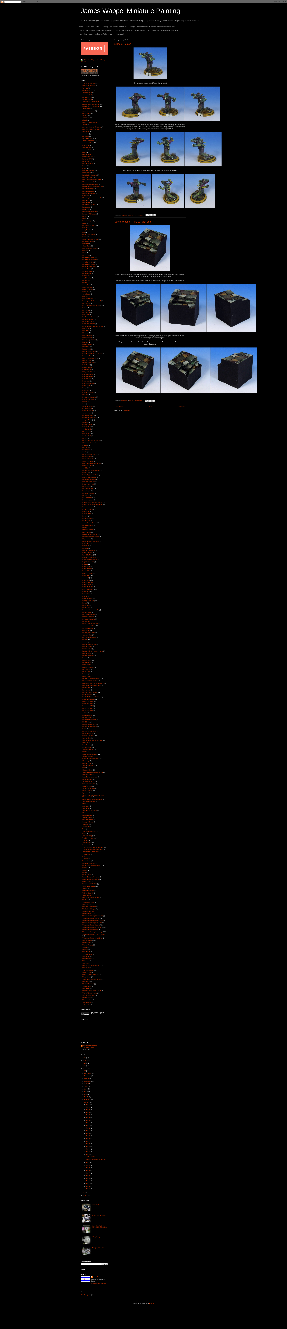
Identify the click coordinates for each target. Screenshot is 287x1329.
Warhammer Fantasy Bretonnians (92, 916)
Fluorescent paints (88, 383)
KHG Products (86, 532)
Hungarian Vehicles (88, 493)
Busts (84, 223)
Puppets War (86, 687)
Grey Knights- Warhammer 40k (91, 463)
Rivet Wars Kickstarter (89, 720)
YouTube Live (86, 1002)
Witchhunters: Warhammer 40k (91, 979)
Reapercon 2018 (87, 710)
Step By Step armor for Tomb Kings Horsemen (95, 30)
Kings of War (86, 539)
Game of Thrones (87, 411)
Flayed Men (86, 381)
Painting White (86, 653)
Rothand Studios (87, 733)
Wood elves (86, 981)
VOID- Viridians (87, 895)
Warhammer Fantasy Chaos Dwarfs (93, 920)
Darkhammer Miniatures (89, 317)
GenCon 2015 (86, 429)
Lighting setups (87, 552)
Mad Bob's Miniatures (89, 557)
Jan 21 (88, 1130)
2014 (84, 1071)
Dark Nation (86, 312)
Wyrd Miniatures (87, 1000)
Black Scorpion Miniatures (90, 184)
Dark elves (85, 310)
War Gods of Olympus (89, 909)
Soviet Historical (87, 790)
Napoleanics (86, 605)
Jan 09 (88, 1168)
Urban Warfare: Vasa (88, 886)
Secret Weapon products (89, 754)
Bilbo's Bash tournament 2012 (91, 179)
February (87, 1099)
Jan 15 (88, 1146)
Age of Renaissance (88, 111)
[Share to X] (151, 215)
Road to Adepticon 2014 (89, 726)
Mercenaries (86, 580)
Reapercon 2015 (87, 704)
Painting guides (87, 649)
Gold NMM (85, 447)
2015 (84, 1068)
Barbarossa (85, 161)
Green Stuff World (87, 461)
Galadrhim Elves (87, 406)
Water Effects (86, 952)
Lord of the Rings (87, 555)
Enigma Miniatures (88, 363)
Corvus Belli (86, 280)
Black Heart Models (88, 182)
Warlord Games (87, 940)
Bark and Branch (87, 163)
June (86, 1089)
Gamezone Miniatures (89, 417)
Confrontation (86, 269)
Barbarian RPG (87, 159)
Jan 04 (88, 1181)
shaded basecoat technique (90, 758)
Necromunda (86, 607)
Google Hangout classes (89, 454)
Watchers (85, 949)
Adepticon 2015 (87, 92)
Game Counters (87, 408)
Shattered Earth (87, 763)
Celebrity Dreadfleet (88, 234)
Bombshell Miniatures (89, 214)
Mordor (84, 596)
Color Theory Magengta (89, 260)
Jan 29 (88, 1109)
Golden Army (86, 450)
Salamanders (86, 738)
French (84, 401)
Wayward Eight (87, 954)
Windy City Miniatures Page (90, 975)
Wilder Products (87, 972)
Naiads (84, 603)
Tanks (84, 829)
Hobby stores (86, 486)
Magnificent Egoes (88, 562)
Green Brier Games (88, 459)
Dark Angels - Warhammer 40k (91, 301)
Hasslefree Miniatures (89, 477)
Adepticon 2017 (87, 97)
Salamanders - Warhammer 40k (92, 740)
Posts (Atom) (126, 410)
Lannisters (85, 543)
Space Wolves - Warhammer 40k (92, 799)
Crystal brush (86, 294)
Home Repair (86, 491)
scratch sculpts (86, 747)
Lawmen (85, 548)
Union (84, 872)
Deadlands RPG (87, 321)
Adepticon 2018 (87, 99)
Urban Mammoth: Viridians (90, 879)
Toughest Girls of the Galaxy (90, 852)
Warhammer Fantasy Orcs (90, 929)
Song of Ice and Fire (88, 788)
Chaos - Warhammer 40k (90, 239)
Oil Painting (85, 630)
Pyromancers (86, 690)
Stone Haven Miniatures (89, 810)
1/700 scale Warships (89, 86)
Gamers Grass (86, 413)
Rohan (84, 729)
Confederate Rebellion (89, 266)
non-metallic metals (88, 617)
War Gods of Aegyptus (89, 907)
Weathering (85, 956)
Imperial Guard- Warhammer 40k (92, 504)
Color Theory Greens (88, 257)
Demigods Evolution (88, 324)
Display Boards (87, 335)
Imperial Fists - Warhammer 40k (92, 502)
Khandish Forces (87, 530)
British (84, 218)
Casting (84, 228)
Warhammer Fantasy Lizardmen (92, 927)
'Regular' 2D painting (88, 83)
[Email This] (147, 215)
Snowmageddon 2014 (89, 781)
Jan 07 (88, 1173)
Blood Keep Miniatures (89, 205)
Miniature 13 (86, 591)
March (86, 1097)
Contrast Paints (87, 271)
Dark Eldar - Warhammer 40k (91, 305)
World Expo (85, 988)
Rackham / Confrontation (90, 692)
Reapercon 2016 (87, 706)
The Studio (85, 840)
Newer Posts (119, 407)
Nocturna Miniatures (88, 614)
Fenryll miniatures (87, 372)
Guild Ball (85, 468)
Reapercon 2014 (87, 701)
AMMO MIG (85, 131)
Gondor (84, 452)
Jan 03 (88, 1183)
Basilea (84, 166)
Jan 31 (88, 1104)
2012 (84, 1195)
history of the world (88, 484)
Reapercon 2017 (87, 708)
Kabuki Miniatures (87, 525)
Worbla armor (86, 986)
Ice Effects (85, 495)
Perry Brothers (86, 665)
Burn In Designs (87, 221)
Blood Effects (86, 202)
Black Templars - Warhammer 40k (92, 186)
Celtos (84, 237)
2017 (84, 1063)
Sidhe (84, 768)
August (86, 1084)
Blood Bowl (85, 200)
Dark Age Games (87, 298)
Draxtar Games (87, 344)
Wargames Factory (88, 911)
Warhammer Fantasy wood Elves (92, 938)
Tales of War (86, 826)
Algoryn (84, 124)
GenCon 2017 (86, 433)
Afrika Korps (86, 109)
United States (86, 874)
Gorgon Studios (87, 456)
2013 (84, 1193)
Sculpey (84, 752)
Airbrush (85, 115)
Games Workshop (87, 415)
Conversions (86, 276)
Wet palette (85, 961)
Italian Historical (87, 518)
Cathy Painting (86, 230)
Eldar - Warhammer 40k (89, 358)
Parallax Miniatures (88, 655)
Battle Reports (86, 173)
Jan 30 (88, 1107)
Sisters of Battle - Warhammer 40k (92, 772)
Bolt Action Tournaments (89, 211)
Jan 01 (88, 1189)
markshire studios (87, 573)
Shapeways (86, 761)
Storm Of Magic (87, 815)
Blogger (151, 1303)
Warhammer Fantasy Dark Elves (92, 923)
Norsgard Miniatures (88, 619)
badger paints (86, 154)
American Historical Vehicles (91, 129)
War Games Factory (88, 902)
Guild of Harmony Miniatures (91, 470)
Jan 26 (88, 1117)
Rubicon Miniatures (88, 736)
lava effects (85, 546)
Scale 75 (85, 742)
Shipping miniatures (88, 765)
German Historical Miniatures (91, 440)
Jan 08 (88, 1170)
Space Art (85, 793)
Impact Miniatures (87, 500)
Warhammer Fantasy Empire (91, 925)
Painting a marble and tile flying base (165, 30)
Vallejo (84, 888)
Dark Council (86, 303)
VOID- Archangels (87, 893)
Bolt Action (85, 209)
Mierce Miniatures (87, 589)
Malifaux (85, 564)
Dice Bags (85, 328)
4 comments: (138, 400)
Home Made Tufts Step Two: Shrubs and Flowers (99, 1226)
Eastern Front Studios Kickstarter (92, 353)
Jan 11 (88, 1162)
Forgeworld (85, 390)
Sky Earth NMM (87, 774)
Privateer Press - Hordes (89, 681)
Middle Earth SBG (87, 587)
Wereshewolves (87, 959)
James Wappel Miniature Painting (130, 11)
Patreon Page (86, 660)
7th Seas (85, 88)
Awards (84, 152)
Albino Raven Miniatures (89, 122)
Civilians (85, 250)
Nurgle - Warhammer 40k (90, 623)
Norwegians (86, 621)
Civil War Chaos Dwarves (90, 248)
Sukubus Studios (87, 820)
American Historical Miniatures (91, 127)
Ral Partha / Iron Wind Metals (91, 697)
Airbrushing (85, 118)
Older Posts (182, 407)
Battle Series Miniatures (89, 175)
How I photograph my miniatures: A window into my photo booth (101, 34)
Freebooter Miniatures (89, 397)
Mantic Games (86, 566)
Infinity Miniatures (87, 509)
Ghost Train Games (88, 443)
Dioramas (85, 333)
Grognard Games (87, 465)
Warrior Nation (86, 942)
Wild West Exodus (87, 970)
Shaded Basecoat (87, 756)
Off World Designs (87, 628)
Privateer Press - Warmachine (91, 685)
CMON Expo (86, 255)
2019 (84, 1058)
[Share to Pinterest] (155, 215)
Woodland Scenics (88, 984)
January (87, 1102)
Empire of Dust (86, 360)
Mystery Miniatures (88, 601)
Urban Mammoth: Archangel (90, 877)
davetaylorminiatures (90, 1045)
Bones (84, 216)
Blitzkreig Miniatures (88, 193)
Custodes (85, 296)
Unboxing (85, 868)
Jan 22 (88, 1128)
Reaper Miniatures (88, 699)
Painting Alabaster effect (89, 644)
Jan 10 (88, 1165)
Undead (84, 870)
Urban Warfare (86, 881)
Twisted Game (86, 861)
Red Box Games (87, 715)
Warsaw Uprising (87, 945)
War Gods (85, 904)
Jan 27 (88, 1115)
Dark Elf (84, 308)
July (85, 1086)
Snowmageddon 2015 (89, 784)
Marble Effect (86, 571)
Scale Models (86, 745)
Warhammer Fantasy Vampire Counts (93, 934)
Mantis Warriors (87, 568)
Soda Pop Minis (87, 786)
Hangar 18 (85, 472)
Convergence (86, 273)
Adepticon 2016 (87, 95)
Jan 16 (88, 1144)
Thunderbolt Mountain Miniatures (92, 849)
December (87, 1073)
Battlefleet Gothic (87, 177)
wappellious (97, 1277)
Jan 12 (88, 1154)
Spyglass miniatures (88, 801)
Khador (84, 527)
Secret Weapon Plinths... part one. (132, 221)
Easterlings (85, 346)
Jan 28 (88, 1112)
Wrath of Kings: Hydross (89, 993)
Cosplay (84, 282)
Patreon (84, 658)
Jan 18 (88, 1138)
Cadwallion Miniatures (89, 225)
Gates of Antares (87, 424)
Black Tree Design (88, 189)
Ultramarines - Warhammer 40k (91, 865)
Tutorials (85, 859)
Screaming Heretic (88, 749)
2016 (84, 1066)
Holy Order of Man (87, 488)
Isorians (84, 516)
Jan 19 (88, 1136)
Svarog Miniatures (87, 822)
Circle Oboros (86, 246)
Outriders (85, 642)
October (86, 1078)
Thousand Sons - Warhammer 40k (92, 847)
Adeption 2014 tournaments (90, 106)
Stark (84, 804)
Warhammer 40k (87, 913)
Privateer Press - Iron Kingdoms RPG (93, 683)
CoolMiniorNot (86, 278)
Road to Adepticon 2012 (89, 724)
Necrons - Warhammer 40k (90, 610)
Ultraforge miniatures (88, 863)
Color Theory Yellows (88, 264)
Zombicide (85, 1004)
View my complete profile (98, 1283)
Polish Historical (87, 676)
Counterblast (86, 285)
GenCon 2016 (86, 431)
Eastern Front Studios (89, 351)
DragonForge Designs (89, 340)
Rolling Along (96, 1237)
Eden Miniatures (87, 356)
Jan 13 (88, 1152)
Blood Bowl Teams (92, 26)
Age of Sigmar (86, 113)
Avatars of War (86, 147)
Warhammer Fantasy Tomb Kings (92, 932)
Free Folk (85, 395)
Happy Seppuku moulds (89, 475)
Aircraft (84, 120)
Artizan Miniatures (87, 143)
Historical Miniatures (88, 482)
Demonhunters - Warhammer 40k (92, 326)
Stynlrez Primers (87, 817)
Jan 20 (88, 1133)
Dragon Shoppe (87, 337)
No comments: (139, 215)
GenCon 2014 (86, 427)
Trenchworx (86, 854)
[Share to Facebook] (153, 215)
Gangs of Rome (87, 420)
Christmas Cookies (88, 241)
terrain (84, 833)
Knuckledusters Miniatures (90, 541)
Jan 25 (88, 1120)
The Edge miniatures (88, 838)
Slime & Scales (122, 44)
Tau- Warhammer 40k (89, 831)
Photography (86, 669)
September (87, 1081)
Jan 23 (88, 1125)
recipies (84, 713)
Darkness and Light (88, 319)
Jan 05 (88, 1178)
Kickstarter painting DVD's (90, 534)
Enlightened (86, 365)
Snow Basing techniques (90, 777)
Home (81, 26)
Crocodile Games (87, 289)
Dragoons (85, 342)
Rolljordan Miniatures (89, 731)
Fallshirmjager (86, 369)
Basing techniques (88, 170)
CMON (84, 253)
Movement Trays (87, 598)
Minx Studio (86, 594)
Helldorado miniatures (89, 479)
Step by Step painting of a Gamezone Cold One (132, 30)
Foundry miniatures (88, 392)
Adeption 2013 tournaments (90, 104)
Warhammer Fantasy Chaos (90, 918)
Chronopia (85, 244)
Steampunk (85, 808)
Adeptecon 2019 (87, 90)
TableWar (85, 824)
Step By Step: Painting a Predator (114, 26)
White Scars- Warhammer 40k (91, 965)
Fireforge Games (87, 376)
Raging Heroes (87, 694)
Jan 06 (88, 1175)
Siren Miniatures (87, 770)
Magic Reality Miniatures (89, 559)
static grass (85, 806)
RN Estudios (86, 722)
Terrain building (87, 836)
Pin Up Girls (86, 672)
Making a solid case (98, 1248)
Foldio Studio (86, 385)
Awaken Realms (87, 150)
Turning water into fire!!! (99, 1215)
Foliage (84, 388)
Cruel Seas (85, 292)
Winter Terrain (86, 977)
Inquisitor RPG (86, 514)
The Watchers (86, 842)
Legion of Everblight (88, 550)
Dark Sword (86, 314)
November (87, 1076)
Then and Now (86, 845)
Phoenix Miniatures (88, 667)
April (85, 1094)
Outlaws (84, 639)
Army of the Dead (87, 138)
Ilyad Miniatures (87, 498)
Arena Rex (85, 134)
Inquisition (85, 511)
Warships (85, 947)
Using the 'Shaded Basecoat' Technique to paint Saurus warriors (152, 26)
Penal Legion (86, 662)
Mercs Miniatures (87, 582)
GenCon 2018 (86, 436)
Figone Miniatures (87, 374)
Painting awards (87, 646)
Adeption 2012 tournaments (90, 102)
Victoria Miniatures (88, 890)
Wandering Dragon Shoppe (90, 897)
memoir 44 (85, 578)
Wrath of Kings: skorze (89, 995)
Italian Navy (86, 520)
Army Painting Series (88, 141)
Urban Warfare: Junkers (89, 884)
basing (84, 168)
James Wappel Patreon (89, 523)
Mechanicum (86, 575)
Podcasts (85, 674)
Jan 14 (88, 1149)
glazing (84, 445)
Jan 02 (88, 1186)
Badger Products (87, 157)
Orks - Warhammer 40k (89, 637)
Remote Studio (86, 717)
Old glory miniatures (88, 633)
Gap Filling (85, 422)
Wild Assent (85, 968)
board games (86, 207)
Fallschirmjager (87, 367)
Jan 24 (88, 1123)
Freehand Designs (88, 399)
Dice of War (85, 330)
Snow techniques (87, 779)
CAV (83, 232)
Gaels (84, 404)
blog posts (85, 195)
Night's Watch (86, 612)
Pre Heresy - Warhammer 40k (91, 678)
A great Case (95, 1204)
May (85, 1092)
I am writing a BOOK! (89, 1047)
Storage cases (86, 813)
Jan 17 (88, 1141)
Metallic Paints (86, 585)
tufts (83, 856)
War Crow (85, 900)
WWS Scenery (86, 997)
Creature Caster (87, 287)
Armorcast (85, 136)
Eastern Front (86, 349)
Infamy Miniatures (87, 507)
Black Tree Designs (88, 191)
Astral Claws (86, 145)
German (84, 438)
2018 (84, 1060)
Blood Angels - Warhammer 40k (92, 198)
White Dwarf (86, 963)
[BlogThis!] (149, 215)
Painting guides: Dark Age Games (92, 651)
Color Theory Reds (88, 262)
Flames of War (86, 379)
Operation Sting (87, 635)
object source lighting (88, 626)
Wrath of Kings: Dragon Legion (91, 991)
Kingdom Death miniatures (90, 537)
